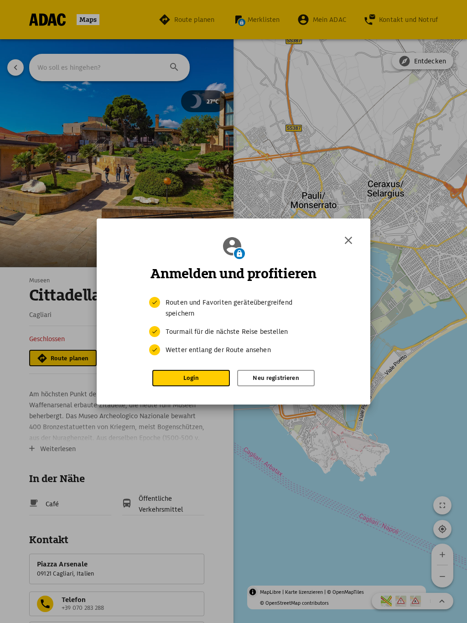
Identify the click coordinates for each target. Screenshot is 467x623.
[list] (233, 326)
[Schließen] (348, 240)
